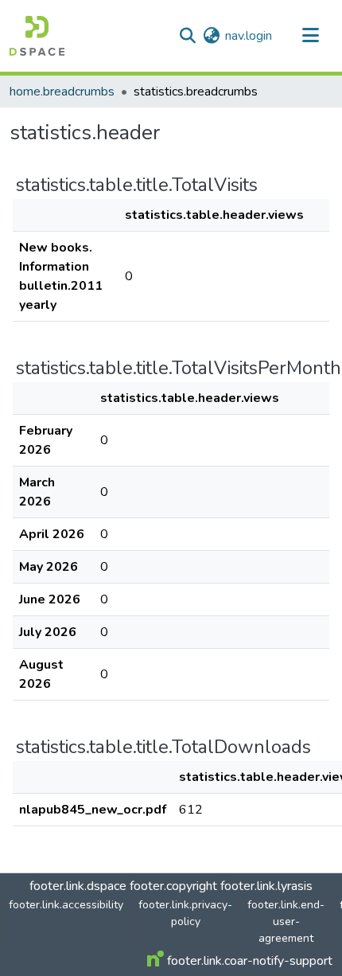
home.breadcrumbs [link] (62, 91)
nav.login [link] (248, 36)
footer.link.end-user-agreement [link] (286, 921)
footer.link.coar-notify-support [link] (248, 961)
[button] (37, 36)
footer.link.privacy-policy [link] (185, 913)
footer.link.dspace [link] (77, 886)
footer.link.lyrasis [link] (266, 886)
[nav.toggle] (310, 36)
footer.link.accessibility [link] (66, 904)
